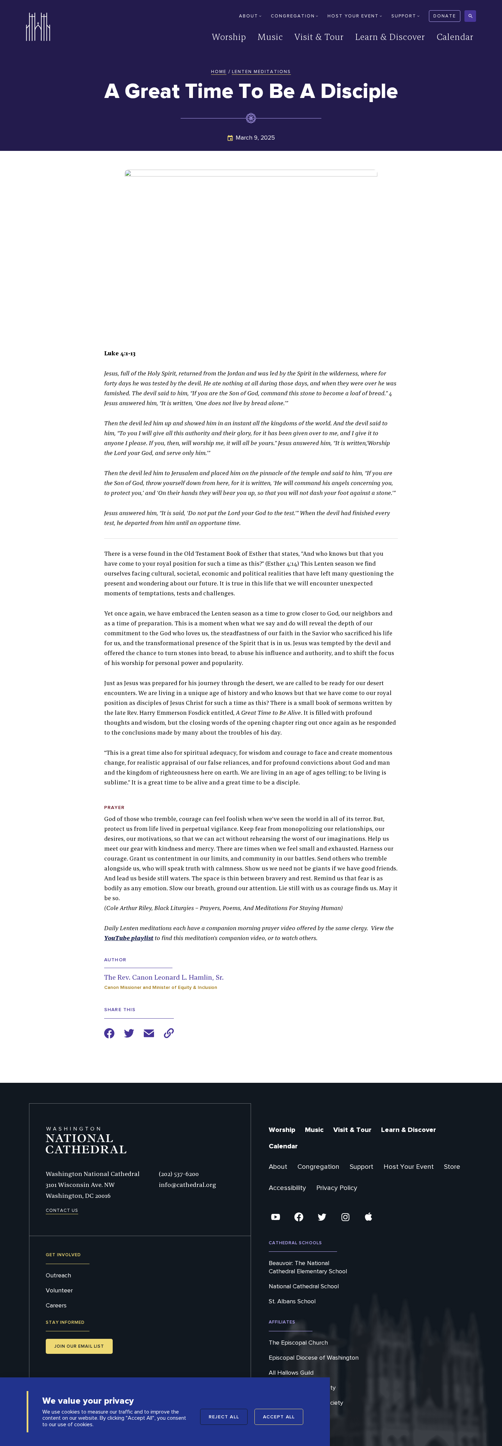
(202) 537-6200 (179, 1173)
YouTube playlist (128, 938)
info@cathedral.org (187, 1185)
